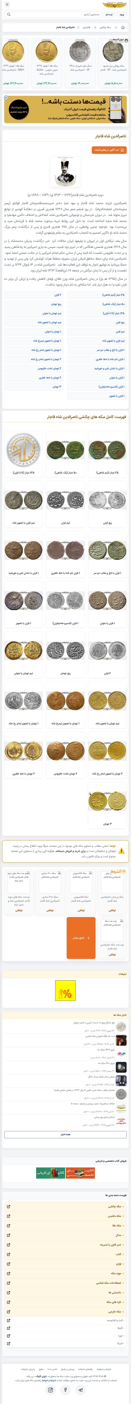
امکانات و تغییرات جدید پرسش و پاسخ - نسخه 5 (93, 1104)
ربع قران (120, 322)
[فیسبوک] (65, 1390)
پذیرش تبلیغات (28, 1369)
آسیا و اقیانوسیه (114, 1320)
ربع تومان (56, 304)
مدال (118, 1235)
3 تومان (57, 387)
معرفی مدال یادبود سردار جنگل (101, 1077)
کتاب (118, 1254)
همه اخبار (65, 1134)
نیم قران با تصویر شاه (113, 341)
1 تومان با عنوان (53, 332)
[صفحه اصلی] (122, 27)
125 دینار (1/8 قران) (114, 313)
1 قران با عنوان (117, 378)
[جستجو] (9, 15)
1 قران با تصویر (117, 396)
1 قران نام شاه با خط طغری (110, 359)
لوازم (118, 1264)
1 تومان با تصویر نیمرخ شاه (47, 341)
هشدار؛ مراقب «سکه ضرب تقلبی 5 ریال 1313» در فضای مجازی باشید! (84, 1090)
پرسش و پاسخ (67, 1369)
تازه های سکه (113, 1302)
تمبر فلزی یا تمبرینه (110, 1245)
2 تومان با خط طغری (50, 378)
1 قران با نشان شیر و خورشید (109, 368)
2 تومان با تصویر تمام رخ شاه (46, 359)
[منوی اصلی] (7, 4)
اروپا (120, 1336)
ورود (122, 15)
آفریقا (120, 1328)
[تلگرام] (80, 1390)
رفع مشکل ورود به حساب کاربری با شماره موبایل (94, 1023)
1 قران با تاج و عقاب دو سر (111, 350)
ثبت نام (109, 15)
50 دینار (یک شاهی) (114, 304)
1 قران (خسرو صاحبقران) (112, 387)
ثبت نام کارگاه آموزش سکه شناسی (100, 1036)
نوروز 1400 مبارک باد (106, 1063)
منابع (41, 1369)
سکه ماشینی (114, 1216)
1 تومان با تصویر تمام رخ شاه (46, 350)
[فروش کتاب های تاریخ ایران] (50, 1178)
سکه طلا (116, 1225)
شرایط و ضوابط (104, 1369)
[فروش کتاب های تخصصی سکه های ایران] (80, 1178)
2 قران (57, 295)
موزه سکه (116, 1273)
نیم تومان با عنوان (51, 313)
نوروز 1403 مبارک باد (106, 1050)
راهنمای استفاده (85, 1369)
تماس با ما (52, 1369)
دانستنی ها (115, 1292)
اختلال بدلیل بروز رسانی (104, 1117)
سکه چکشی (114, 1206)
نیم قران (120, 332)
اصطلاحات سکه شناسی (108, 1283)
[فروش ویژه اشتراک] (65, 110)
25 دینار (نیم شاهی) (113, 295)
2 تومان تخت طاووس (49, 368)
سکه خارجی (114, 1312)
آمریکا (119, 1343)
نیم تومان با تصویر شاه (49, 322)
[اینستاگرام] (50, 1390)
